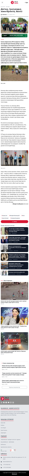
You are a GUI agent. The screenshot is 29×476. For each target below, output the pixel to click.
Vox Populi (3, 427)
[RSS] (13, 402)
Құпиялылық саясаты (6, 447)
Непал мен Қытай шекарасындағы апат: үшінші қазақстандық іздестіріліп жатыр (13, 301)
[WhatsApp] (1, 402)
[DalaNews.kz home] (14, 2)
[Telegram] (6, 402)
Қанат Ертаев (5, 218)
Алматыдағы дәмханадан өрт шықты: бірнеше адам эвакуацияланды (13, 352)
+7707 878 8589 (7, 467)
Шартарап (3, 432)
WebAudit (14, 474)
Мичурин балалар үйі (14, 215)
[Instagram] (11, 402)
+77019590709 (6, 464)
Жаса (23, 215)
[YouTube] (8, 402)
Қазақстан (4, 215)
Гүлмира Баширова (15, 218)
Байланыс (3, 444)
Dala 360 (7, 6)
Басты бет (3, 6)
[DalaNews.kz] (5, 398)
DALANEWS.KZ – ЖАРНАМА (7, 442)
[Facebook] (4, 402)
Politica (2, 425)
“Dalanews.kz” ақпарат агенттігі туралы (10, 439)
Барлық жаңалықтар (14, 387)
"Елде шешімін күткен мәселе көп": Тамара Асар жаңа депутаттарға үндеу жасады (14, 327)
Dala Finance (4, 430)
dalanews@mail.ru (7, 461)
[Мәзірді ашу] (2, 2)
